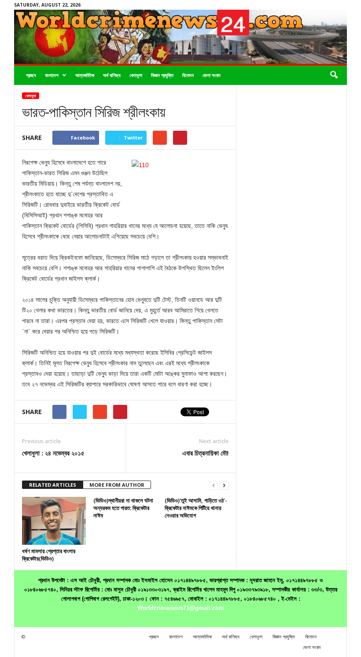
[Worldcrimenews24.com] (180, 37)
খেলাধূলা (135, 75)
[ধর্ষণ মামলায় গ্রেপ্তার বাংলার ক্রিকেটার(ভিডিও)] (54, 520)
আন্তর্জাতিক (84, 75)
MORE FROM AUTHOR (116, 484)
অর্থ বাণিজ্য (112, 75)
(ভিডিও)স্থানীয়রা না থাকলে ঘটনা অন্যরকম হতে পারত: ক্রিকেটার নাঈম (123, 507)
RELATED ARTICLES (52, 484)
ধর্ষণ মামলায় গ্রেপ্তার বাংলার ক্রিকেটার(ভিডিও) (48, 554)
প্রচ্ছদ (31, 75)
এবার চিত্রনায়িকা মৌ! (205, 452)
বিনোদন (188, 75)
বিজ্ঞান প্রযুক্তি (162, 75)
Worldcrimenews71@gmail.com (180, 608)
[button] (333, 75)
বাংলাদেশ (52, 75)
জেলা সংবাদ (212, 75)
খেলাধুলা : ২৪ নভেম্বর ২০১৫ (53, 452)
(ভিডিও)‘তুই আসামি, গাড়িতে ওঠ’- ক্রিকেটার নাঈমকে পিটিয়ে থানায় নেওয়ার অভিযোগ (196, 507)
